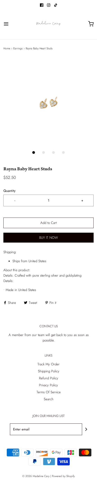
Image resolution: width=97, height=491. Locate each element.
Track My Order (48, 364)
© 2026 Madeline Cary (35, 476)
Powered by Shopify (63, 476)
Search (48, 399)
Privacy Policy (48, 385)
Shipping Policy (48, 371)
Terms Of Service (49, 392)
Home (6, 48)
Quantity (9, 190)
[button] (48, 102)
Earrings (18, 48)
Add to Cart (48, 222)
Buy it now (48, 237)
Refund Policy (48, 378)
